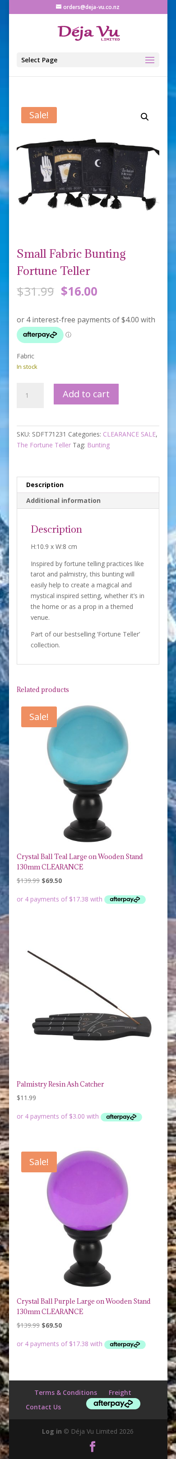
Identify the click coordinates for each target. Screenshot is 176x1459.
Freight (120, 1392)
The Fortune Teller (44, 445)
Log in (52, 1431)
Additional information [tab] (63, 500)
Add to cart (86, 394)
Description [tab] (45, 484)
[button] (145, 117)
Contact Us (43, 1407)
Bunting (98, 445)
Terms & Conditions (65, 1392)
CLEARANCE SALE (129, 434)
